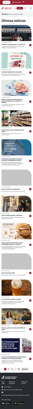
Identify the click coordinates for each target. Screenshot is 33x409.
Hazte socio (6, 2)
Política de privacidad (12, 382)
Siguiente (25, 369)
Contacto (19, 8)
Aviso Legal (3, 382)
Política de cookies (24, 382)
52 (18, 369)
